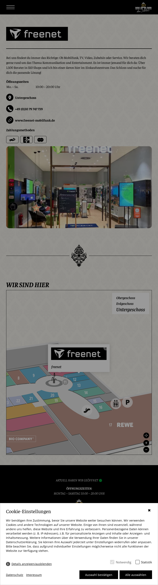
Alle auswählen (135, 575)
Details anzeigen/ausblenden (32, 564)
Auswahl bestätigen (98, 575)
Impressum (34, 575)
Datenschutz (14, 575)
